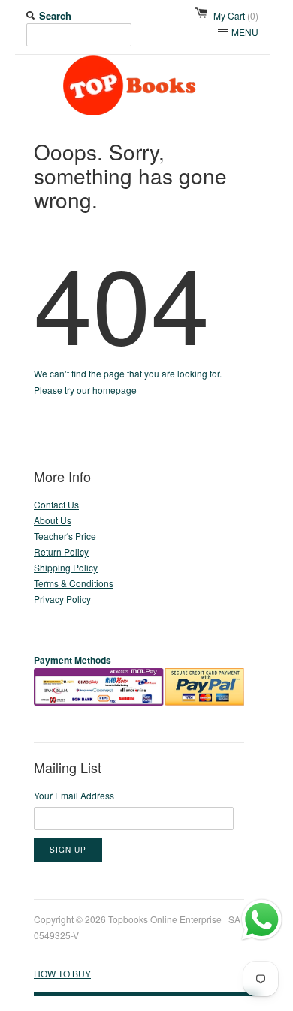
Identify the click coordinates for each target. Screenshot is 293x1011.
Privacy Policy (62, 598)
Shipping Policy (66, 567)
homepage (114, 389)
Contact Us (56, 504)
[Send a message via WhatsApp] (261, 920)
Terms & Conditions (73, 583)
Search (55, 15)
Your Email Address (74, 795)
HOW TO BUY (62, 973)
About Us (52, 520)
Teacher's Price (65, 536)
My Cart (235, 15)
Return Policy (61, 551)
